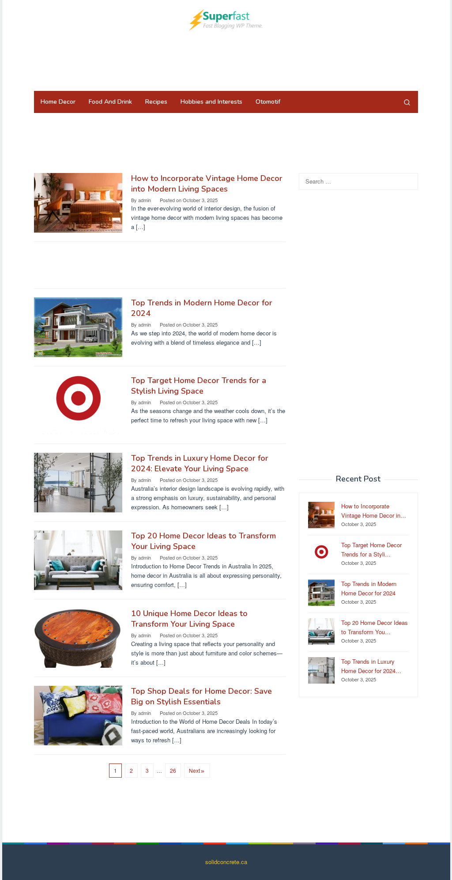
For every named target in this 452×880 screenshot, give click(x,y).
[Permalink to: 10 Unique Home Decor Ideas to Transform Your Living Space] (78, 637)
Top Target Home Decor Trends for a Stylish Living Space (198, 385)
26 (173, 770)
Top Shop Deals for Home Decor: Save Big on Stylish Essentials (201, 696)
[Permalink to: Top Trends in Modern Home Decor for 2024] (78, 326)
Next (194, 770)
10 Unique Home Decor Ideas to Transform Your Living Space (189, 618)
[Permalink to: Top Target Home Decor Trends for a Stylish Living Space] (78, 404)
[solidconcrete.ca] (225, 19)
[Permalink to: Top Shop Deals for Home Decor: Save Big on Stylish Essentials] (78, 715)
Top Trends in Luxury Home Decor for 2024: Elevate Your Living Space (199, 463)
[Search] (407, 102)
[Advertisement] (226, 59)
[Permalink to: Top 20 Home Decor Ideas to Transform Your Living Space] (78, 559)
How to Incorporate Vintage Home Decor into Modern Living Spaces (206, 183)
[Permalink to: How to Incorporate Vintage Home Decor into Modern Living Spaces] (78, 202)
